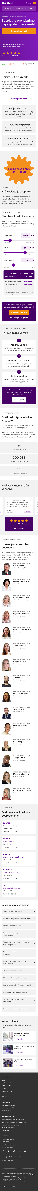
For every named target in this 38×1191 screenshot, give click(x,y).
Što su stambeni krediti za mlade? (15, 978)
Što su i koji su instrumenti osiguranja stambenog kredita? (16, 943)
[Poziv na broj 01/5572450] (34, 3)
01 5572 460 (7, 829)
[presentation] (16, 494)
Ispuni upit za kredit (19, 31)
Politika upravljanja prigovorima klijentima (14, 1122)
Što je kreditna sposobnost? (13, 911)
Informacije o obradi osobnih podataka (12, 1157)
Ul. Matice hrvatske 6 (10, 873)
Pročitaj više (27, 511)
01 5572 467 (7, 844)
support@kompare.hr (8, 1139)
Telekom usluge (20, 8)
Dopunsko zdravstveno (8, 1105)
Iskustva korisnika (7, 1091)
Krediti (32, 8)
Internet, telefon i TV (8, 1108)
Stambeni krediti (6, 1111)
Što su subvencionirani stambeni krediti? (17, 971)
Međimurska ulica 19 (10, 826)
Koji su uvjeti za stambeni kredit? (14, 926)
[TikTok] (24, 1151)
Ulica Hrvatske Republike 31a (13, 857)
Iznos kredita (8, 235)
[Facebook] (3, 1151)
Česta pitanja (5, 1130)
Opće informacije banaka (9, 1128)
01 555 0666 (5, 1141)
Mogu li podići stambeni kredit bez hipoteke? (15, 953)
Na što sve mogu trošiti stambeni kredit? (17, 919)
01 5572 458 (7, 875)
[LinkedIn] (13, 1151)
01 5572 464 (7, 860)
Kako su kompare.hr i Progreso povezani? (17, 985)
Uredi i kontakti (6, 1083)
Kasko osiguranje (7, 1103)
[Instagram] (8, 1151)
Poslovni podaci (6, 1086)
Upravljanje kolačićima (7, 1160)
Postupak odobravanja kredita (10, 1125)
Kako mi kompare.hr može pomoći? (15, 992)
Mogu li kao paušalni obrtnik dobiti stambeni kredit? (15, 962)
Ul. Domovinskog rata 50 (11, 888)
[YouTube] (19, 1151)
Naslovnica (5, 16)
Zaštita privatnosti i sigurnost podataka (13, 1119)
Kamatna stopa (9, 260)
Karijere (4, 1088)
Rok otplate (7, 248)
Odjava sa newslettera (7, 1164)
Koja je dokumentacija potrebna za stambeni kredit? (15, 934)
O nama (28, 3)
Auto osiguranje (6, 1100)
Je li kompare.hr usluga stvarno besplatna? (14, 1000)
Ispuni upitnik (19, 400)
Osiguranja (7, 8)
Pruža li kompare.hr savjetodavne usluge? (17, 1009)
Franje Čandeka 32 (9, 841)
